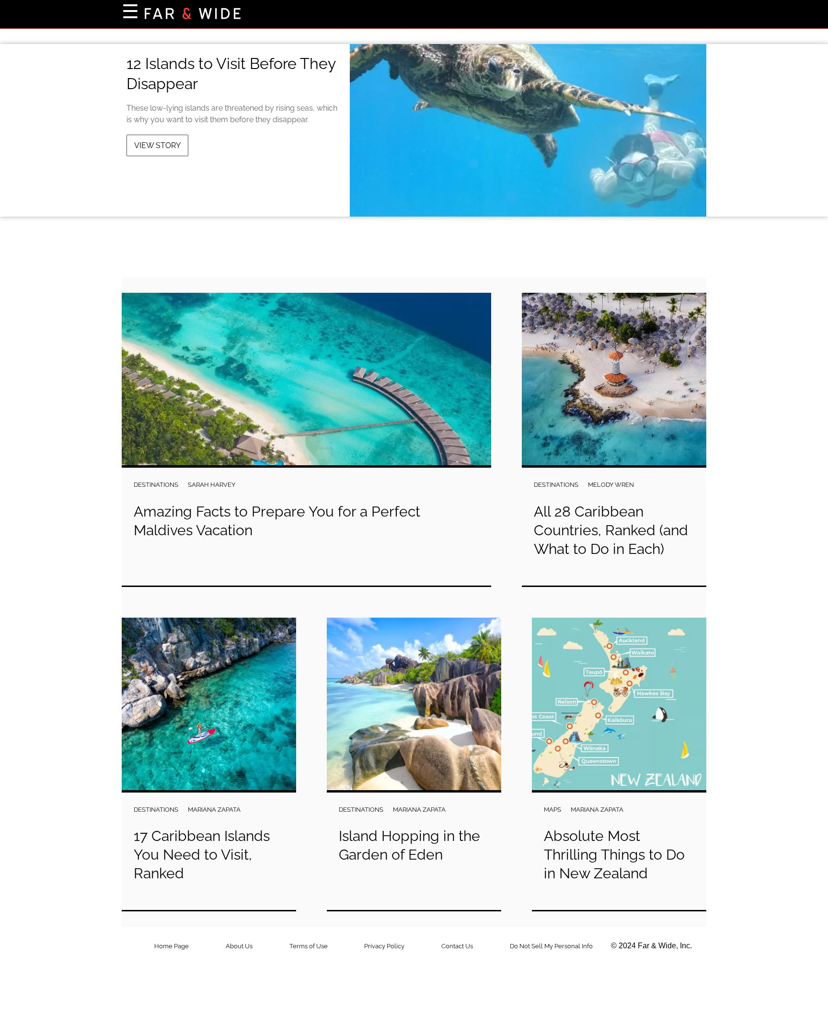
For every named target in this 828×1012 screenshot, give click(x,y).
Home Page (171, 946)
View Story (157, 145)
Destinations (156, 484)
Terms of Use (308, 946)
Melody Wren (611, 484)
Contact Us (457, 946)
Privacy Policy (384, 946)
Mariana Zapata (214, 809)
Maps (552, 809)
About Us (239, 946)
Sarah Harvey (211, 484)
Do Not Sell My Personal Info (551, 946)
